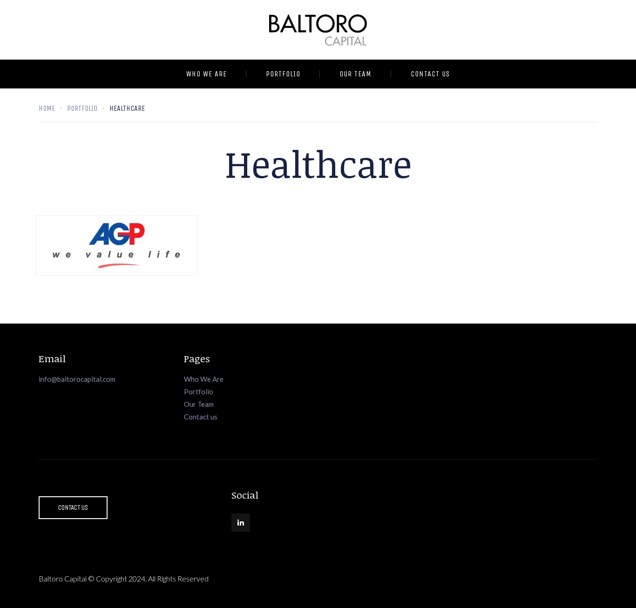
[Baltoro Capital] (318, 30)
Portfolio (283, 73)
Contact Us (430, 73)
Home (47, 108)
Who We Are (206, 73)
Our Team (355, 73)
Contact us (200, 416)
